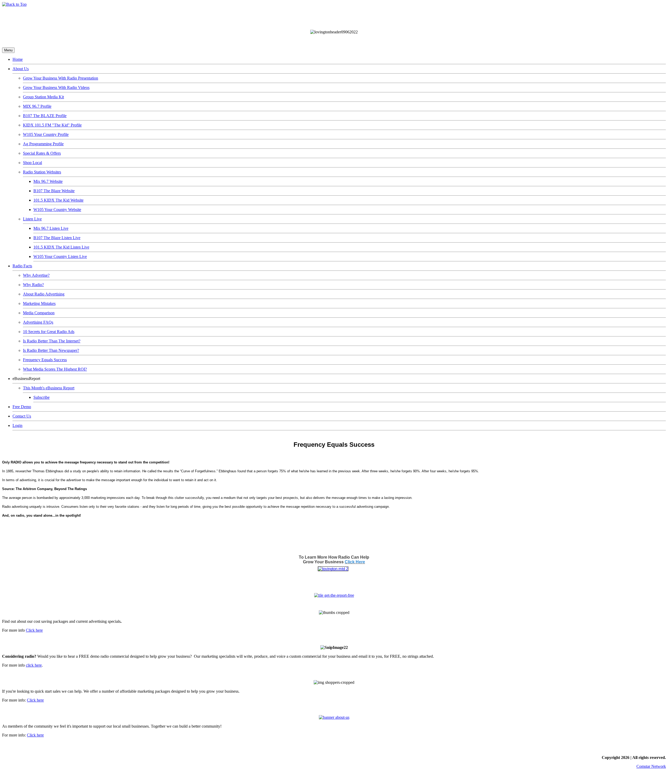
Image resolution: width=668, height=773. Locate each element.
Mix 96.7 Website (48, 181)
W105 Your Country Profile (46, 134)
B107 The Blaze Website (54, 191)
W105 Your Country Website (57, 209)
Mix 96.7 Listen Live (50, 228)
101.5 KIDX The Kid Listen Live (61, 247)
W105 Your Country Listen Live (60, 256)
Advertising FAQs (38, 322)
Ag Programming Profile (43, 144)
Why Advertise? (36, 275)
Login (17, 425)
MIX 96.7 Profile (37, 106)
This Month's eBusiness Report (48, 388)
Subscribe (41, 397)
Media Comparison (39, 313)
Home (18, 59)
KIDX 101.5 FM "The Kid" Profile (52, 125)
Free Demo (22, 406)
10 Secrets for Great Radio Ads (48, 331)
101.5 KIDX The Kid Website (58, 200)
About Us (21, 69)
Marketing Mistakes (39, 303)
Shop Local (32, 162)
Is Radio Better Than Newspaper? (51, 350)
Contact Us (22, 416)
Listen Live (32, 219)
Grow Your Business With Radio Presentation (60, 78)
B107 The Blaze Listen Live (56, 237)
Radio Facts (22, 266)
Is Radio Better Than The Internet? (51, 341)
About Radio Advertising (43, 294)
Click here (34, 630)
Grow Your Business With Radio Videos (56, 87)
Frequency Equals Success (45, 360)
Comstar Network (651, 766)
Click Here (355, 562)
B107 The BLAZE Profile (45, 115)
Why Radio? (33, 284)
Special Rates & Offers (42, 153)
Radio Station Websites (42, 172)
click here (34, 665)
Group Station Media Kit (43, 97)
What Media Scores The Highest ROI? (55, 369)
